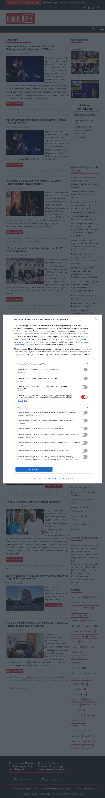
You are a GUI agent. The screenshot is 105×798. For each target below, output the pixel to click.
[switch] (84, 369)
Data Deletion (38, 478)
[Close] (96, 319)
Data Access (52, 478)
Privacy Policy (67, 478)
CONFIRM (34, 469)
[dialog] (52, 399)
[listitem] (52, 363)
